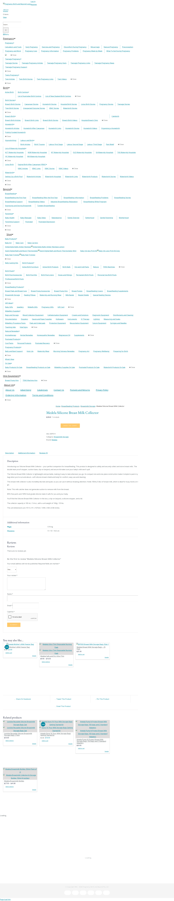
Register (34, 4)
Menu (6, 34)
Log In (33, 1)
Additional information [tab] (26, 453)
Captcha (11, 612)
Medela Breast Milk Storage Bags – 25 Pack (91, 648)
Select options (46, 662)
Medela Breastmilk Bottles (14, 781)
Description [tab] (9, 453)
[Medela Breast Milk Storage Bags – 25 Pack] (93, 644)
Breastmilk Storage (61, 437)
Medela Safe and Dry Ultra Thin (52, 656)
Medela (54, 440)
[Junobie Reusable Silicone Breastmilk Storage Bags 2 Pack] (20, 726)
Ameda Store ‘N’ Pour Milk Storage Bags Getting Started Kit (55, 734)
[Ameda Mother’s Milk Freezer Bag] (20, 644)
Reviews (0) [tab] (43, 453)
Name (10, 594)
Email (9, 605)
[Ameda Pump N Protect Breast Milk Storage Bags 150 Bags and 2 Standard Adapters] (93, 729)
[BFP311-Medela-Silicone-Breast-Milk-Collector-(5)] (23, 418)
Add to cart (70, 425)
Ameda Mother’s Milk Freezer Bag (17, 647)
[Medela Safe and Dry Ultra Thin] (56, 649)
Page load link (5, 899)
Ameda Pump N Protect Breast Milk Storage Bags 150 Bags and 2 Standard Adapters (91, 741)
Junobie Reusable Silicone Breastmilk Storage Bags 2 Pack (18, 734)
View (5, 17)
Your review (12, 575)
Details (34, 656)
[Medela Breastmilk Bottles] (20, 774)
